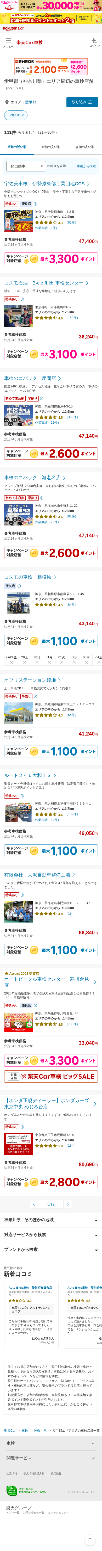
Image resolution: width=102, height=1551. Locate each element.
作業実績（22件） (48, 422)
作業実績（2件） (47, 228)
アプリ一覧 (12, 1512)
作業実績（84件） (48, 820)
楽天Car (10, 1430)
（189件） (72, 318)
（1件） (70, 914)
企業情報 (12, 1473)
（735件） (72, 1024)
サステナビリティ (58, 1512)
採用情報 (56, 1473)
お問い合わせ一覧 (33, 1512)
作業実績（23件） (48, 522)
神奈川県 (40, 1430)
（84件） (71, 605)
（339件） (72, 417)
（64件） (71, 715)
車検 (25, 1430)
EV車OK (13, 115)
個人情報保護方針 (34, 1473)
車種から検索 (86, 166)
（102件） (72, 814)
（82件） (71, 222)
